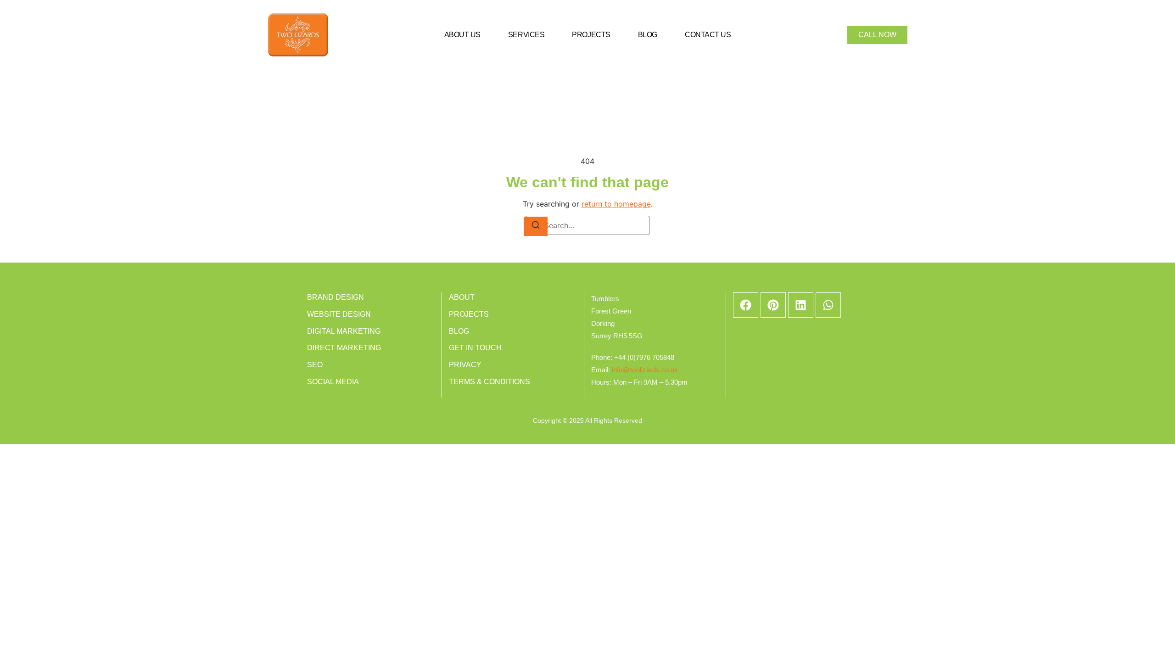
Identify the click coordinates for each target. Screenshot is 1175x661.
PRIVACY (465, 365)
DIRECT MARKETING (344, 348)
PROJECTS (469, 314)
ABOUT (462, 297)
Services (526, 35)
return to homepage (616, 203)
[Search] (536, 226)
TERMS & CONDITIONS (489, 382)
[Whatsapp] (828, 305)
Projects (591, 35)
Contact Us (708, 35)
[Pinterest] (773, 305)
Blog (647, 35)
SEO (315, 365)
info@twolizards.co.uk (645, 370)
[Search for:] (587, 225)
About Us (462, 35)
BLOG (459, 331)
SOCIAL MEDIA (333, 382)
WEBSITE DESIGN (339, 314)
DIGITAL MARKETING (343, 331)
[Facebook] (745, 305)
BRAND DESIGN (335, 297)
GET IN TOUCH (475, 348)
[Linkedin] (800, 305)
